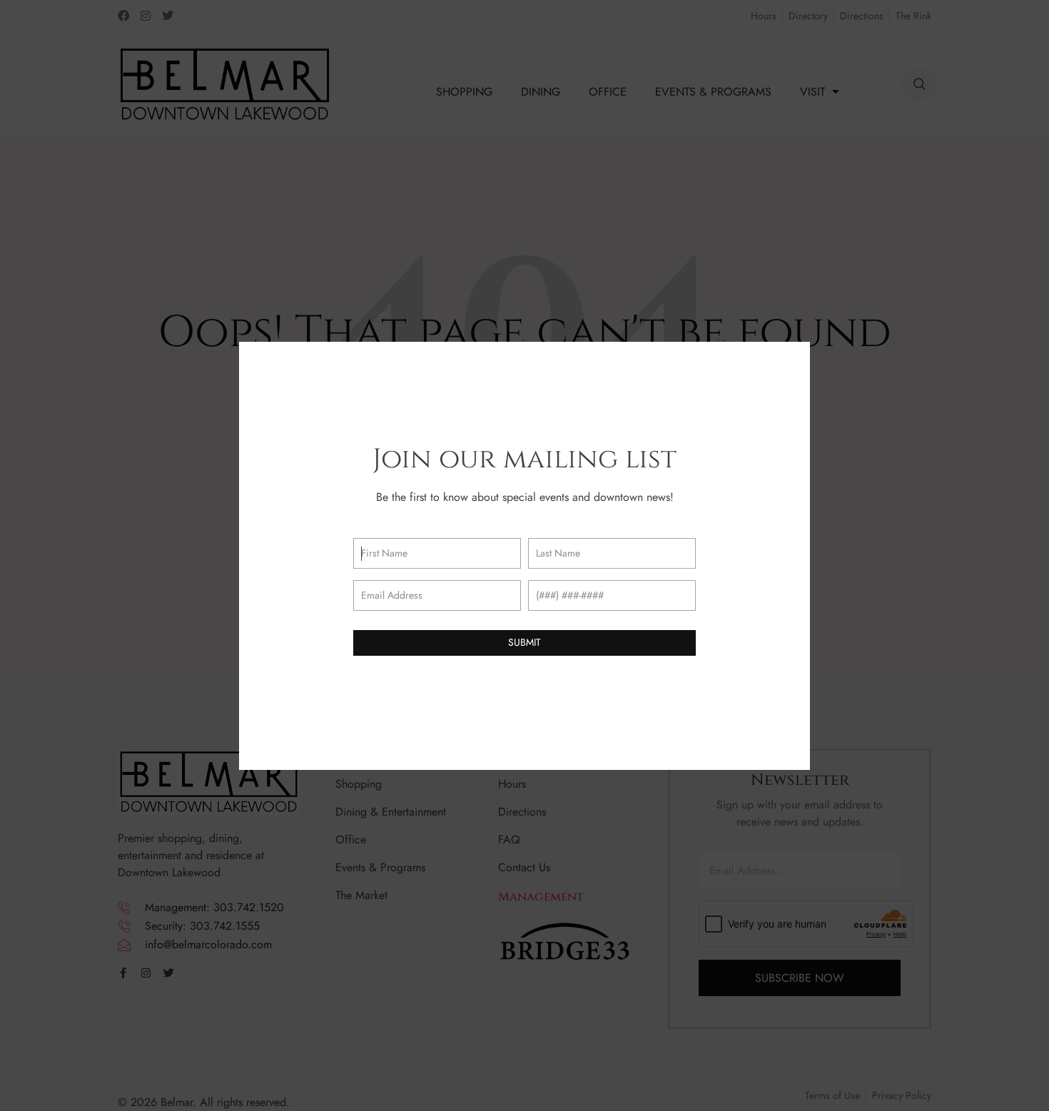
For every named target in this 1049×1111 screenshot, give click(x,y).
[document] (524, 555)
